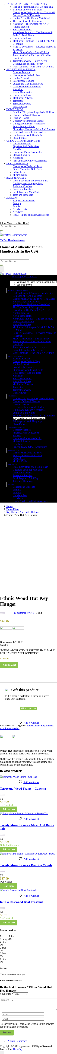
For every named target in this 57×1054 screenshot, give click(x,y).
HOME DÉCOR (14, 109)
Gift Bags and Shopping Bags (28, 183)
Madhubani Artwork (23, 98)
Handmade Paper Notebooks (27, 152)
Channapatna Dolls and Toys (27, 166)
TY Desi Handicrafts (16, 1041)
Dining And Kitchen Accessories (29, 123)
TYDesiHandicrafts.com (12, 240)
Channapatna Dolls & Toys (26, 75)
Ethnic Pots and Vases (24, 126)
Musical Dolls (20, 175)
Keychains (18, 157)
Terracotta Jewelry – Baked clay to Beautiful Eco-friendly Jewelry (30, 62)
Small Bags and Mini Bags (26, 192)
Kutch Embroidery (22, 38)
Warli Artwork (20, 106)
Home (9, 506)
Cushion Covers (21, 118)
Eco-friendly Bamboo (23, 80)
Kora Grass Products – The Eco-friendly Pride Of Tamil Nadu (33, 34)
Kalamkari (18, 89)
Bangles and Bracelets (24, 200)
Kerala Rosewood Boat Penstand (21, 902)
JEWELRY (12, 197)
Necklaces (18, 212)
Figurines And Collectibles (26, 146)
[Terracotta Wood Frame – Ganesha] (18, 776)
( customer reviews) (24, 612)
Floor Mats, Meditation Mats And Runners (34, 129)
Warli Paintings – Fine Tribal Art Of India (33, 66)
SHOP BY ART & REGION (20, 69)
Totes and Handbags (23, 194)
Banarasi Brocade (21, 72)
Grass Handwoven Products (27, 86)
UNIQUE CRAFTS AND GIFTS (23, 140)
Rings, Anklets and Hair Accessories (31, 214)
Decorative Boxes (22, 143)
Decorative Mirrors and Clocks (28, 120)
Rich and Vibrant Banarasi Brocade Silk (33, 6)
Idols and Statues (21, 155)
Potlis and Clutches (22, 186)
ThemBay (18, 1049)
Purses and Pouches (22, 189)
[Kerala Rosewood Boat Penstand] (18, 890)
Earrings (17, 203)
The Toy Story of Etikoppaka (27, 21)
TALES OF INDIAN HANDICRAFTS (26, 4)
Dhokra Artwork (21, 78)
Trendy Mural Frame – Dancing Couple (26, 865)
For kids (17, 149)
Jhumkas (17, 206)
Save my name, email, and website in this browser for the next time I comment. (27, 1025)
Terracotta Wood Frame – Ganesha (23, 788)
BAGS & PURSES (16, 177)
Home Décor (12, 509)
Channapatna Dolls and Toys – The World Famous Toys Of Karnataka (34, 14)
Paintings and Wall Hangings (27, 135)
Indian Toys (19, 172)
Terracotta (18, 100)
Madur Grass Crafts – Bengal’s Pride (31, 52)
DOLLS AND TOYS (17, 163)
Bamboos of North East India (27, 9)
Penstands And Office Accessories (30, 160)
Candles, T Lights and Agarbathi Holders (33, 112)
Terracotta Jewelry (22, 103)
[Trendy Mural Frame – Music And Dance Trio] (24, 813)
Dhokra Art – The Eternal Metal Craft (31, 18)
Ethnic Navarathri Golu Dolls (27, 169)
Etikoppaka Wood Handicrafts (28, 83)
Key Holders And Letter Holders (29, 132)
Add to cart (9, 665)
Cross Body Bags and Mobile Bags (30, 180)
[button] (24, 276)
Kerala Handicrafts (22, 29)
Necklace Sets (20, 209)
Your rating (6, 993)
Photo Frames (19, 137)
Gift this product (28, 708)
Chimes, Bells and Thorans (26, 115)
